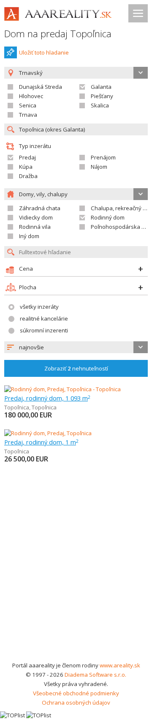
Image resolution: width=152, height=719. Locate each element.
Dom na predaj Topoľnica (57, 33)
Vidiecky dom (36, 217)
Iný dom (29, 236)
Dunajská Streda (40, 87)
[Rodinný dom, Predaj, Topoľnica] (48, 433)
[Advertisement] (76, 580)
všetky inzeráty (39, 306)
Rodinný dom (108, 217)
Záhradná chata (39, 208)
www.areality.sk (120, 665)
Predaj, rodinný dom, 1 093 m (47, 398)
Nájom (99, 166)
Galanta (101, 87)
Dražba (28, 176)
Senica (27, 105)
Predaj (27, 157)
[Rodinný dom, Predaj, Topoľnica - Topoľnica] (62, 389)
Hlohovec (31, 96)
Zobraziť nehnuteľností (76, 368)
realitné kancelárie (44, 318)
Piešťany (102, 96)
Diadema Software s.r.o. (95, 674)
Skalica (100, 105)
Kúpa (26, 166)
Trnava (28, 114)
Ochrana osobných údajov (76, 702)
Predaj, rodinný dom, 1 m (41, 442)
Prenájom (103, 157)
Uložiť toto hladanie (44, 52)
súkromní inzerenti (44, 330)
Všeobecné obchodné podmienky (76, 693)
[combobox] (76, 347)
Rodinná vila (35, 227)
